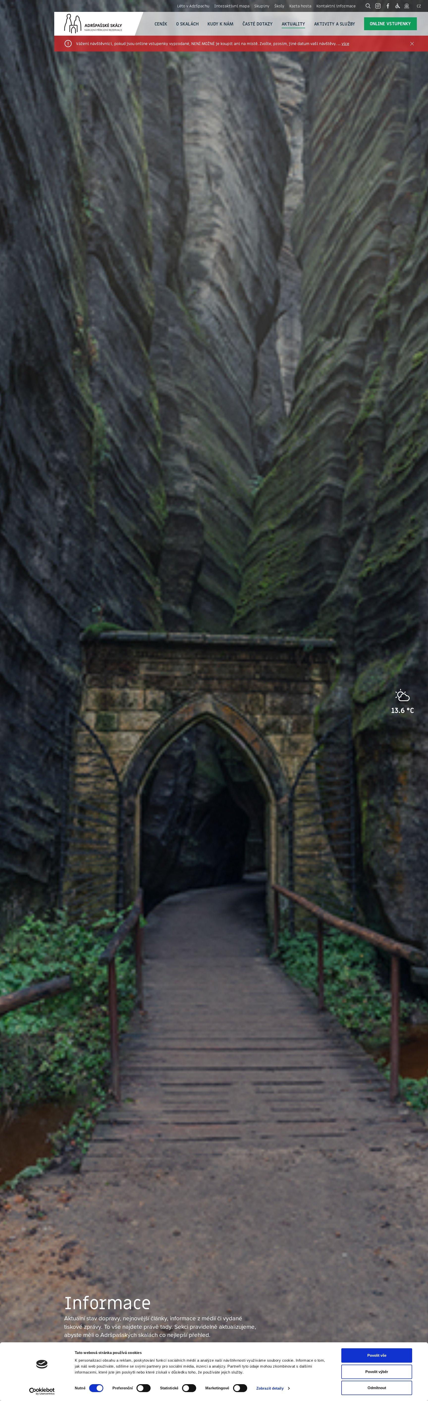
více (345, 43)
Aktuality (293, 23)
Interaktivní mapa (231, 6)
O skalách (187, 23)
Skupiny (261, 6)
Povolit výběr (376, 1372)
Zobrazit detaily (270, 1388)
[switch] (143, 1388)
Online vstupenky (390, 23)
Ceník (161, 23)
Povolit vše (376, 1355)
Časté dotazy (257, 23)
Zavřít (412, 44)
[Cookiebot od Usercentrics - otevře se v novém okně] (42, 1391)
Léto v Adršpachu (193, 6)
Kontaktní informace (336, 6)
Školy (279, 6)
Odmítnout (377, 1388)
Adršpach (98, 24)
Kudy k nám (221, 23)
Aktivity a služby (334, 23)
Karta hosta (300, 6)
